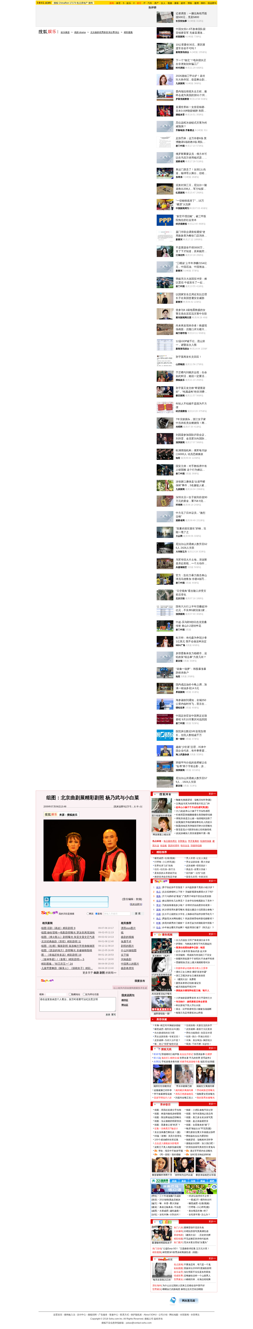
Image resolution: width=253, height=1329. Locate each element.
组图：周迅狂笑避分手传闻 (167, 1110)
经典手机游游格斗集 (190, 1061)
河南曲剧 (126, 959)
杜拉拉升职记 (186, 1054)
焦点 (158, 892)
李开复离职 (193, 841)
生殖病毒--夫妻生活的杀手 (199, 1025)
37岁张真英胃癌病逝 (162, 975)
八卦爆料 (178, 1231)
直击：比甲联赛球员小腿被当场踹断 (194, 1009)
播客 (176, 3)
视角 (158, 896)
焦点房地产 (82, 3)
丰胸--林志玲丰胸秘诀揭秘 (167, 1025)
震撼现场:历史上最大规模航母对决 (193, 962)
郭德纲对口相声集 (170, 1054)
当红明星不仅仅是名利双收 (197, 1272)
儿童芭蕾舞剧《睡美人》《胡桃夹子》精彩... (67, 968)
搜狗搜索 (49, 913)
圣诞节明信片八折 (163, 1097)
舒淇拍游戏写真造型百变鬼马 (200, 1147)
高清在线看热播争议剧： (188, 947)
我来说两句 (119, 806)
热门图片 (178, 1242)
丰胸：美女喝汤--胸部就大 (199, 1040)
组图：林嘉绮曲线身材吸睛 (167, 1113)
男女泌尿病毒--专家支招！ (167, 1036)
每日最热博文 (170, 841)
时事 (158, 923)
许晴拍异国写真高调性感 (196, 1231)
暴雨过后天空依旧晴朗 (192, 1289)
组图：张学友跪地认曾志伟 (199, 1113)
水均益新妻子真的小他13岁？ (199, 887)
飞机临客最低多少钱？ (173, 905)
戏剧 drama (80, 32)
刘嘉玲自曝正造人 (184, 1097)
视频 (170, 3)
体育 (118, 3)
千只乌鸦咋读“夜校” (172, 896)
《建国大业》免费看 (186, 979)
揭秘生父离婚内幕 (205, 1086)
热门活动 (156, 1248)
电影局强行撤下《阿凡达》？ (199, 927)
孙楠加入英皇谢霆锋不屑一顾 (195, 833)
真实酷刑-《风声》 (161, 956)
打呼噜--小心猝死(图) (164, 862)
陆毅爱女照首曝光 (206, 1094)
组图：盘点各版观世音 (197, 1121)
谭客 (178, 818)
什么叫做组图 (129, 950)
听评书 (157, 1054)
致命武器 (195, 951)
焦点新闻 (178, 1264)
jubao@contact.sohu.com (139, 1323)
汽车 (150, 3)
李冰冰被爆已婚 (184, 1086)
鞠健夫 (179, 800)
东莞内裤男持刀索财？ (173, 923)
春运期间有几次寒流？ (173, 900)
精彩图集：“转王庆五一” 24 (57, 963)
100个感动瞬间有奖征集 (166, 1139)
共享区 (157, 1061)
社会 (158, 927)
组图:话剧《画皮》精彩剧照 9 (58, 928)
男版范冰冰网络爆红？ (173, 918)
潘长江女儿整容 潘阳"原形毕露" (191, 972)
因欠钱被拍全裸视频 (162, 815)
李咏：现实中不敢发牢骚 (170, 1151)
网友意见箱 (188, 1300)
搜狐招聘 (92, 1314)
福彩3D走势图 (207, 1061)
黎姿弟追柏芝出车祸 (206, 1175)
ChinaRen (64, 3)
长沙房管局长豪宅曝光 (173, 909)
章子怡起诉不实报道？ (173, 887)
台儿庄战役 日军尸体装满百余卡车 (193, 940)
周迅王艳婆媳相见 (184, 1094)
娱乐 (128, 3)
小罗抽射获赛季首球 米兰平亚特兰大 (194, 998)
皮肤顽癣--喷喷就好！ (197, 865)
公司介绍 (163, 1314)
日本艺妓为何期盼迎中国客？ (199, 923)
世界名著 (184, 1058)
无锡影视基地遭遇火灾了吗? (199, 892)
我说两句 (212, 3)
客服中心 (113, 1314)
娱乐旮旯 (178, 1272)
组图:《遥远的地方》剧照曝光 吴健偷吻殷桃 (66, 950)
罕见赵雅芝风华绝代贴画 (196, 1238)
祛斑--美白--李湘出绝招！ (198, 1036)
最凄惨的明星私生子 (162, 1242)
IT (144, 3)
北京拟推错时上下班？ (173, 892)
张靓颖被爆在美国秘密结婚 (198, 814)
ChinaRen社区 (165, 1259)
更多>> (212, 793)
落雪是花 (180, 829)
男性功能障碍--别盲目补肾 (199, 1033)
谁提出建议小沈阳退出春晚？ (199, 909)
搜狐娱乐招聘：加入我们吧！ (200, 1143)
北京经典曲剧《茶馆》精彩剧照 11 (61, 941)
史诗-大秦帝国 (183, 951)
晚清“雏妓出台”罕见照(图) (198, 1128)
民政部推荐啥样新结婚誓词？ (199, 918)
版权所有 (158, 1318)
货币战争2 (206, 1058)
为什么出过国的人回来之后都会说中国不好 (183, 1285)
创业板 (163, 845)
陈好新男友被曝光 (206, 1097)
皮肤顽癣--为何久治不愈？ (167, 1040)
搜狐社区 (165, 1222)
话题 (158, 914)
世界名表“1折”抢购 (163, 865)
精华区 (124, 1000)
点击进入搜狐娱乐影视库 (166, 1143)
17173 (73, 3)
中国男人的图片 (130, 963)
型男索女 (178, 1279)
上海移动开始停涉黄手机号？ (199, 914)
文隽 (178, 803)
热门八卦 (178, 1227)
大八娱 (179, 811)
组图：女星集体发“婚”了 (198, 1125)
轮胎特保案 (205, 841)
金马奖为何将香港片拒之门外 (195, 803)
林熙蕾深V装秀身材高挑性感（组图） (180, 1252)
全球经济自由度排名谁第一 (198, 905)
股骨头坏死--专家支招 (197, 876)
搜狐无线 (166, 1049)
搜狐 (56, 3)
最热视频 (167, 934)
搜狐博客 (165, 794)
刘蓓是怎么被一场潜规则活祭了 (196, 818)
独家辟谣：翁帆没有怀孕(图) (197, 800)
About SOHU (150, 1314)
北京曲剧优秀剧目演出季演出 (104, 32)
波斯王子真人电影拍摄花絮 (167, 1147)
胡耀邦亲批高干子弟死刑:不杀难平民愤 (195, 958)
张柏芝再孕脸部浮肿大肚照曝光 (196, 826)
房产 (156, 3)
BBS (203, 3)
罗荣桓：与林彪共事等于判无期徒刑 (194, 944)
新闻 (158, 909)
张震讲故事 (199, 1054)
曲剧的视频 (127, 936)
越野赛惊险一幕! (162, 1013)
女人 (163, 3)
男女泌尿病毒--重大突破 (198, 862)
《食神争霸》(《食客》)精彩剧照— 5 (62, 959)
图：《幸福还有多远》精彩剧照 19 (61, 954)
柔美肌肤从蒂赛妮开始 (165, 873)
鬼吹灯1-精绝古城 (170, 1058)
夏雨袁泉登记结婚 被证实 (188, 983)
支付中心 (81, 1314)
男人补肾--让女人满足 (197, 858)
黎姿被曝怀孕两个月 (162, 1175)
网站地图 (173, 1314)
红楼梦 (208, 1054)
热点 (158, 918)
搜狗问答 (161, 881)
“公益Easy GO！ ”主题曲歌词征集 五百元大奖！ (185, 1248)
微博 (196, 3)
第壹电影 (178, 1235)
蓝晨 (178, 822)
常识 (158, 905)
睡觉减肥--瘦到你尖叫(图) (167, 1029)
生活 (158, 900)
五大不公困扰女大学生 (173, 914)
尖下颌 (125, 954)
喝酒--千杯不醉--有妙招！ (198, 1044)
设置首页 (57, 1314)
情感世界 (178, 1275)
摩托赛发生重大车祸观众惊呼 (200, 1132)
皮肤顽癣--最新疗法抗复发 (199, 1029)
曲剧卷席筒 (127, 968)
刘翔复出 (182, 841)
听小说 (157, 1058)
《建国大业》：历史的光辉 (197, 1235)
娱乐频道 (65, 32)
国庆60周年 (173, 845)
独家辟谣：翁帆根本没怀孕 (199, 1139)
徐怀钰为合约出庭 (184, 1175)
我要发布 (140, 980)
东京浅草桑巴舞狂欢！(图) (167, 1132)
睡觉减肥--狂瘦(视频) (164, 858)
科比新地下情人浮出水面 (188, 1005)
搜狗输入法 (69, 1314)
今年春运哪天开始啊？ (173, 927)
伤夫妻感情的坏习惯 (164, 1033)
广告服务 (103, 1314)
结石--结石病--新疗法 (164, 869)
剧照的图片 (127, 945)
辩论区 (124, 1005)
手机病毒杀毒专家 (170, 1061)
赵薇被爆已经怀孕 (163, 1090)
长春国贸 (180, 814)
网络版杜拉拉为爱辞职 (197, 1136)
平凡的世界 (194, 1058)
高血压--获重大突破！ (197, 869)
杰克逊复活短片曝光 (162, 994)
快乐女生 (185, 845)
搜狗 (90, 3)
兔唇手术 (126, 941)
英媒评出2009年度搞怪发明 (197, 1268)
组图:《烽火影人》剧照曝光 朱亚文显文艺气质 (68, 936)
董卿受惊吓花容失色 (194, 1227)
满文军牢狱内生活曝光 (201, 1151)
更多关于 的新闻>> (99, 972)
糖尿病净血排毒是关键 (165, 876)
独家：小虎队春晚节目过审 (199, 1110)
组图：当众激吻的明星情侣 (167, 1121)
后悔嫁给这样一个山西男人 (197, 1275)
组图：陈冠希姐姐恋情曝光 (167, 1117)
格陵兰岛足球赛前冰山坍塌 (189, 1012)
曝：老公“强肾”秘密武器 (166, 1044)
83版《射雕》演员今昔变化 (168, 1136)
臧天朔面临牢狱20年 (186, 986)
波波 (178, 833)
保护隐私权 (136, 1314)
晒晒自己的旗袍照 (171, 1289)
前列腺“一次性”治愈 (195, 873)
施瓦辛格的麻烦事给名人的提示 (196, 822)
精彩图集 (128, 32)
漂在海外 (156, 1285)
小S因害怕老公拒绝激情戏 (198, 829)
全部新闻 (184, 1314)
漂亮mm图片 (128, 928)
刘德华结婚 (196, 845)
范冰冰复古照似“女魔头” (196, 1242)
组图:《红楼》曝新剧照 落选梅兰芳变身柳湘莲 (68, 945)
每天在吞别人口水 (162, 1279)
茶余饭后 (165, 1104)
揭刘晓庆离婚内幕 (184, 1090)
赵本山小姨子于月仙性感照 (196, 811)
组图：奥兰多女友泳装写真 (199, 1117)
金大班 (203, 951)
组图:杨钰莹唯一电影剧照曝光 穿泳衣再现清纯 (68, 932)
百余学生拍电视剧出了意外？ (199, 900)
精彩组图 (178, 1238)
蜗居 (202, 947)
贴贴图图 (178, 1268)
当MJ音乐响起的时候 (200, 1154)
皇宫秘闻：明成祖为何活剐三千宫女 (194, 955)
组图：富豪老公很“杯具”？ (167, 1125)
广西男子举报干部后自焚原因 (196, 896)
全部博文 (195, 1314)
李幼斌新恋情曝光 (206, 1090)
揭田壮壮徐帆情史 (162, 1086)
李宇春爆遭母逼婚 (163, 1094)
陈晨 (178, 826)
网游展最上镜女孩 (162, 834)
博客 (190, 3)
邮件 (183, 3)
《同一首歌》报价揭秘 (169, 1154)
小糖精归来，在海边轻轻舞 (197, 1279)
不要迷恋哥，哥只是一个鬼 (197, 1264)
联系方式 (124, 1314)
